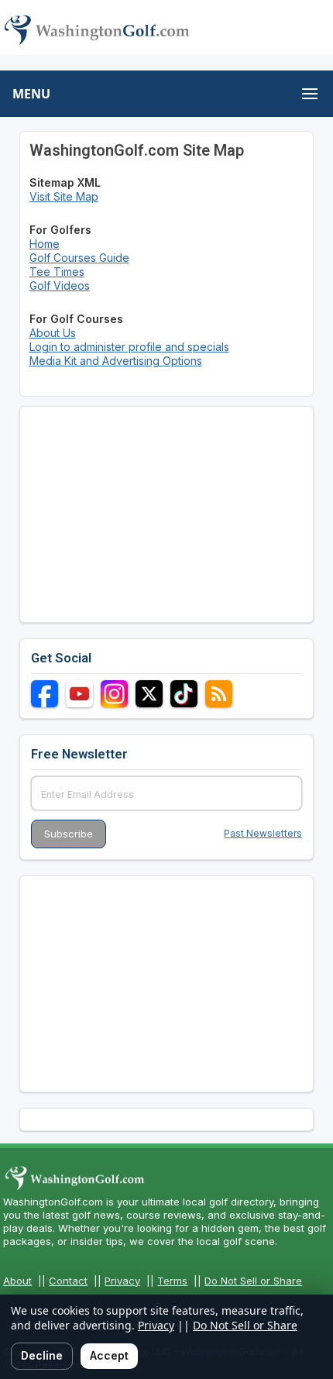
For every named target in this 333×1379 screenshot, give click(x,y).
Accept (109, 1355)
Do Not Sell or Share (253, 1280)
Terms (172, 1280)
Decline (42, 1355)
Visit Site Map (63, 196)
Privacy (122, 1280)
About (17, 1280)
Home (44, 243)
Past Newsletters (263, 833)
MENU (31, 93)
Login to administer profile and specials (129, 346)
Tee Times (56, 271)
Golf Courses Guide (79, 257)
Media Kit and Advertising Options (115, 360)
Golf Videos (59, 285)
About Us (52, 332)
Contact (68, 1280)
